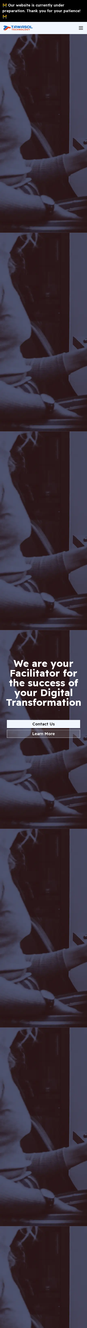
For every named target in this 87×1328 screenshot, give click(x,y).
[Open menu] (81, 28)
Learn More (43, 733)
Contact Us (43, 723)
